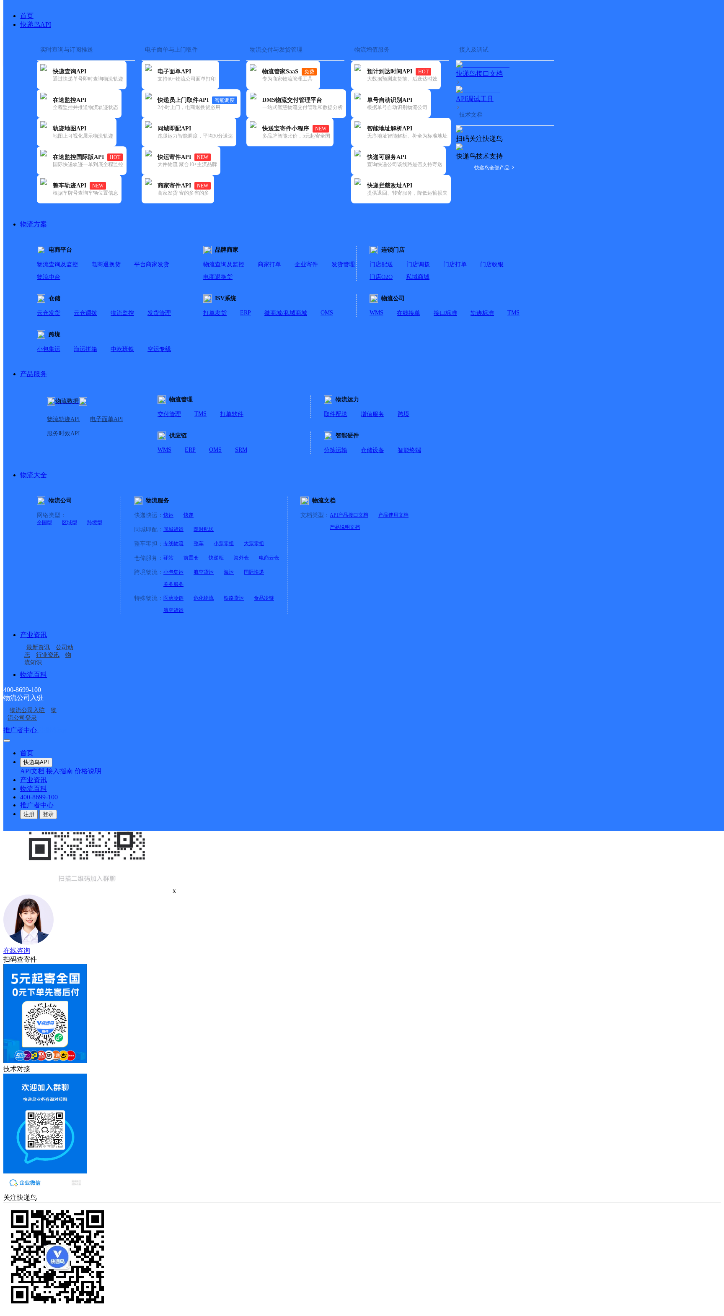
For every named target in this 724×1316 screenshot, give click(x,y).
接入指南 (59, 771)
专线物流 (173, 543)
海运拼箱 (85, 349)
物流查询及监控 (57, 264)
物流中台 (48, 277)
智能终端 (409, 450)
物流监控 (122, 313)
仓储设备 (372, 450)
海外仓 (241, 558)
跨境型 (94, 522)
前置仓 (191, 558)
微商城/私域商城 (285, 313)
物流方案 (33, 224)
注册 (28, 814)
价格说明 (88, 771)
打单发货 (215, 313)
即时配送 (204, 529)
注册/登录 (53, 729)
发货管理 (343, 264)
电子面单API (106, 419)
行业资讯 (47, 655)
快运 (168, 515)
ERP (245, 312)
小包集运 (48, 349)
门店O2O (381, 277)
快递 (189, 515)
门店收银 (492, 264)
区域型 (69, 522)
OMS (327, 312)
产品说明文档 (345, 527)
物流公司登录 (32, 714)
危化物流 (204, 598)
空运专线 (159, 349)
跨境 (403, 414)
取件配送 (335, 414)
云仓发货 (48, 313)
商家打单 (269, 264)
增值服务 (372, 414)
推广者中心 (21, 729)
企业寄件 (306, 264)
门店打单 (455, 264)
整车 (199, 543)
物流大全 (33, 475)
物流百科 (33, 674)
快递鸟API (35, 24)
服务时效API (63, 433)
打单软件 (231, 414)
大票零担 (254, 543)
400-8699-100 (39, 797)
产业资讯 (33, 634)
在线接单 (408, 313)
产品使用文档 (393, 515)
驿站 (168, 558)
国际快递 (254, 572)
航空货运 (204, 572)
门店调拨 (418, 264)
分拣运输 (335, 450)
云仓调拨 (85, 313)
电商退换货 (106, 264)
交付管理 (169, 414)
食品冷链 (264, 598)
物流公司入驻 (27, 710)
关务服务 (173, 584)
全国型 (44, 522)
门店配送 (381, 264)
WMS (376, 312)
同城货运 (173, 529)
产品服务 (33, 373)
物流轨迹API (63, 419)
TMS (513, 312)
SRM (241, 450)
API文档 (32, 771)
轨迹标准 (482, 313)
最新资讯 (38, 647)
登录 (48, 814)
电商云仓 (269, 558)
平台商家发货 (151, 264)
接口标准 (445, 313)
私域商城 (417, 277)
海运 (229, 572)
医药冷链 (173, 598)
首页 (27, 15)
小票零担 (224, 543)
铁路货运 (234, 598)
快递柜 (216, 558)
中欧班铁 (122, 349)
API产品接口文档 (349, 515)
